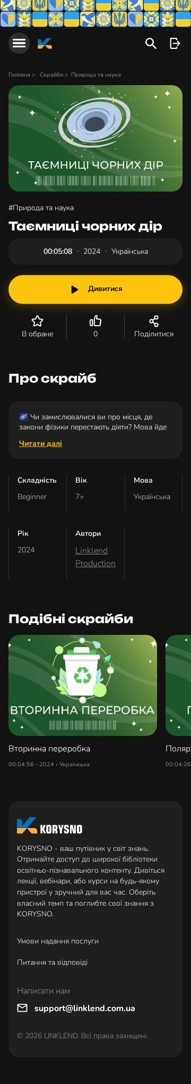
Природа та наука (96, 75)
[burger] (19, 43)
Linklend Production (95, 557)
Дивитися (105, 289)
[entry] (175, 43)
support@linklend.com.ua (84, 1009)
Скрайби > (54, 75)
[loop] (151, 43)
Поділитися (153, 334)
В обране (37, 334)
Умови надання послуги (58, 941)
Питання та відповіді (52, 962)
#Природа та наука (41, 208)
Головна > (22, 75)
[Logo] (45, 43)
